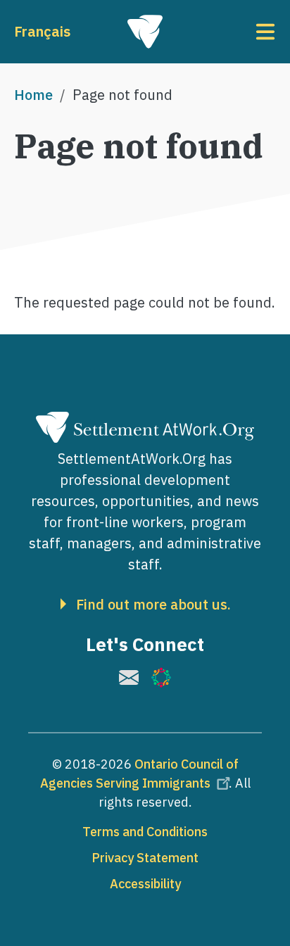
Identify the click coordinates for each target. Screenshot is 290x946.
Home (33, 94)
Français (42, 31)
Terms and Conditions (145, 832)
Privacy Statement (145, 858)
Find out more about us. (153, 604)
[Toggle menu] (232, 31)
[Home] (145, 31)
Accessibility (145, 884)
